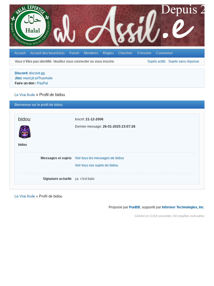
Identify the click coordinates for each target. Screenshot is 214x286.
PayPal (42, 83)
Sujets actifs (156, 61)
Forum (74, 53)
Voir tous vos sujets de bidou (96, 165)
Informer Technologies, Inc (183, 207)
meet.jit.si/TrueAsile (38, 78)
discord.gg (37, 73)
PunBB (134, 207)
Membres (91, 53)
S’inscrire (144, 53)
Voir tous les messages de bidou (99, 158)
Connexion (164, 53)
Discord (21, 73)
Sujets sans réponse (183, 61)
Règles (108, 53)
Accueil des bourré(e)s (47, 53)
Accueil (20, 53)
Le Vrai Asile (24, 95)
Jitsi (18, 78)
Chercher (125, 53)
